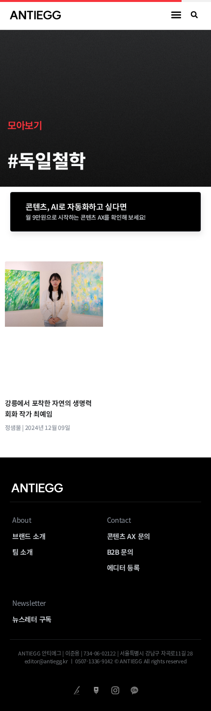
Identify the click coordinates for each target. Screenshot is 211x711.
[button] (176, 15)
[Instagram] (115, 690)
